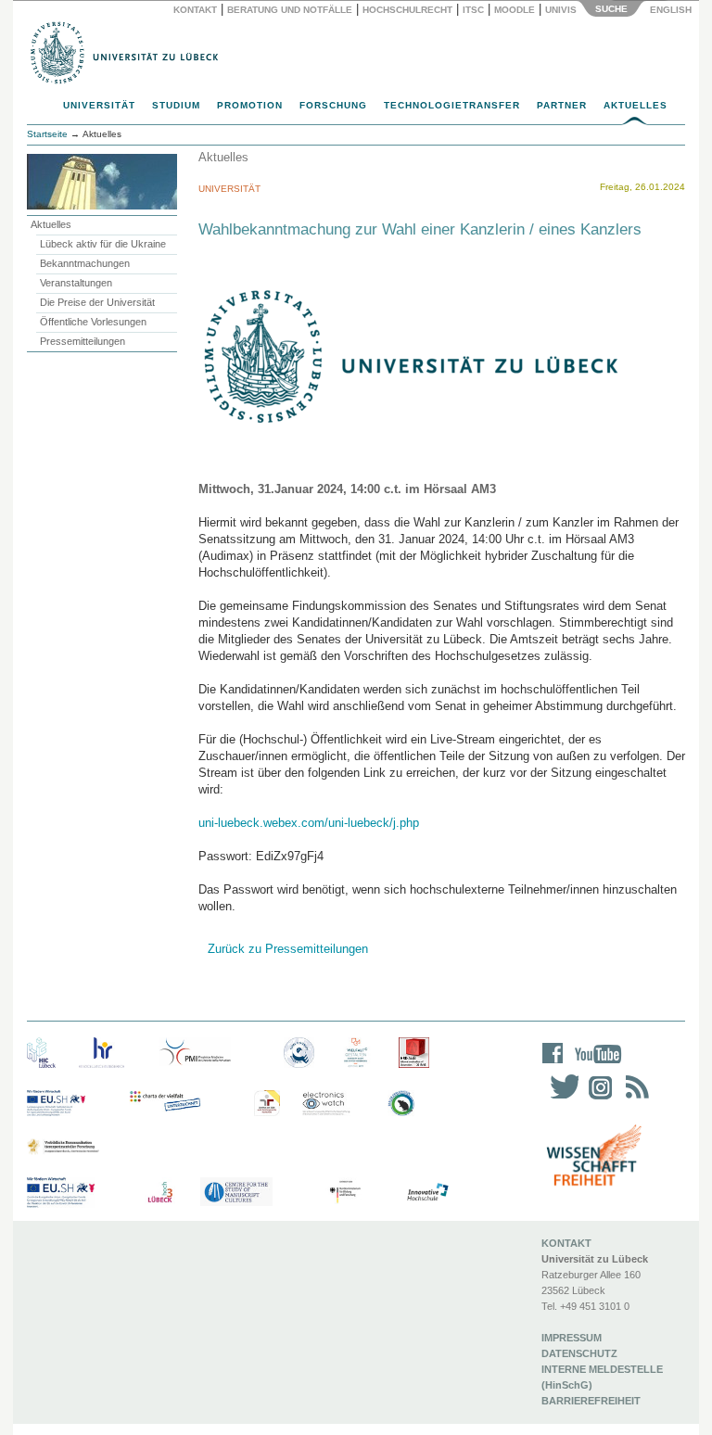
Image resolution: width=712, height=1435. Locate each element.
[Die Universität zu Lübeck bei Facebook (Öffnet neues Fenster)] (553, 1065)
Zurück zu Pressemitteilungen (288, 949)
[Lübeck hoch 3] (160, 1192)
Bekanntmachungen (85, 263)
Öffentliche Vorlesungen (93, 321)
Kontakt (195, 10)
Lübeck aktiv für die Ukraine (103, 243)
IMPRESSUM (571, 1337)
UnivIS (561, 10)
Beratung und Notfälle (289, 10)
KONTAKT (566, 1243)
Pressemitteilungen (82, 341)
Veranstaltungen (76, 282)
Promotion (250, 105)
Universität (99, 105)
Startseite (47, 134)
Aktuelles (636, 105)
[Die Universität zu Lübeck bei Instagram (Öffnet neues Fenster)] (597, 1099)
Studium (176, 105)
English (672, 10)
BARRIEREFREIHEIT (591, 1400)
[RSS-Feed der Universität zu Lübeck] (634, 1099)
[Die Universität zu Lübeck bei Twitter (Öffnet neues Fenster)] (559, 1099)
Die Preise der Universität (97, 302)
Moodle (514, 10)
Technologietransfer (452, 105)
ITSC (473, 10)
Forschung (333, 105)
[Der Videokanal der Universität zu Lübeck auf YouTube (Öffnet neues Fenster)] (595, 1065)
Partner (562, 105)
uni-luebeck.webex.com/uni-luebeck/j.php (308, 823)
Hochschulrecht (407, 10)
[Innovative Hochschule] (426, 1192)
